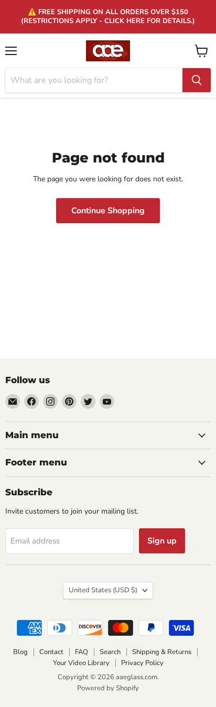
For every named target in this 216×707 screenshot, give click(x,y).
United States (103, 590)
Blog (20, 652)
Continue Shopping (108, 210)
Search (110, 652)
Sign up (162, 541)
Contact (51, 652)
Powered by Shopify (108, 688)
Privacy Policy (142, 663)
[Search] (196, 80)
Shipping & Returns (161, 652)
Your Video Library (81, 663)
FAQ (81, 652)
